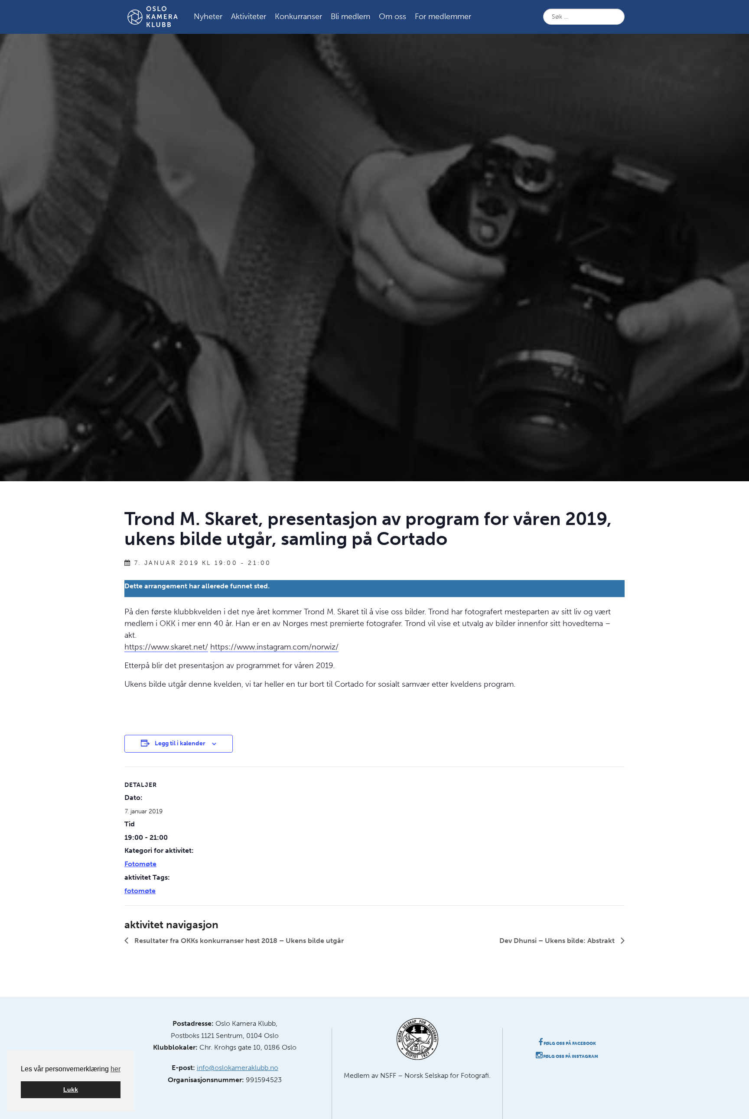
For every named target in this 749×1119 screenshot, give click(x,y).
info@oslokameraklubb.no (237, 1068)
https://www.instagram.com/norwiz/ (274, 647)
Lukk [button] (70, 1089)
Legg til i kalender (180, 743)
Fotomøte (140, 864)
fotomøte (140, 891)
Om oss (392, 16)
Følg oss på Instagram (570, 1056)
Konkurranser (298, 16)
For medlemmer (443, 16)
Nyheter (208, 16)
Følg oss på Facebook (569, 1043)
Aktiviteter (248, 16)
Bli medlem (350, 16)
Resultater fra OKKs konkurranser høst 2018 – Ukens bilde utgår (238, 940)
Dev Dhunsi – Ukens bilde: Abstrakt (557, 940)
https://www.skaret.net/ (166, 647)
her (115, 1069)
